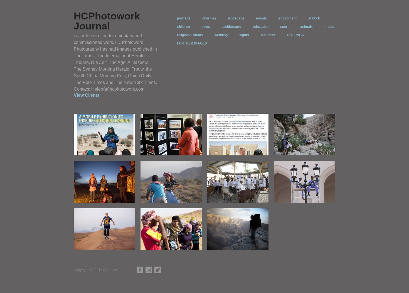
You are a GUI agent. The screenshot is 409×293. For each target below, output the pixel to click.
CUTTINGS (295, 35)
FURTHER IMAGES (192, 43)
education (260, 26)
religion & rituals (190, 35)
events (261, 18)
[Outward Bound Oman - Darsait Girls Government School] (104, 181)
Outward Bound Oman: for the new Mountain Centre (238, 242)
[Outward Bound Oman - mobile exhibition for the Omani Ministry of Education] (171, 134)
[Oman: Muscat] (304, 181)
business (268, 35)
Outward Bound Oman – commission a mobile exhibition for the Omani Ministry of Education (236, 143)
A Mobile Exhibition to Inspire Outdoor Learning (106, 147)
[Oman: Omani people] (237, 181)
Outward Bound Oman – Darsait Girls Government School (103, 192)
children (183, 26)
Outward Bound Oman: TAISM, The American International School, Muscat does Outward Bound (173, 237)
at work (314, 18)
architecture (231, 26)
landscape (236, 18)
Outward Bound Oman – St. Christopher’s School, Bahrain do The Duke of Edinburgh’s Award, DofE (308, 143)
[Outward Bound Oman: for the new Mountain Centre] (237, 229)
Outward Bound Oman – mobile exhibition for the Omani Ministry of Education (173, 145)
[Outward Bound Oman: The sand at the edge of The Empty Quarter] (104, 229)
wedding (221, 35)
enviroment (288, 18)
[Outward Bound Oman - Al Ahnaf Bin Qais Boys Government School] (171, 181)
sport (284, 26)
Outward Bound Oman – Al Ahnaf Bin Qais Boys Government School (171, 192)
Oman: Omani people (248, 197)
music (329, 26)
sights (244, 35)
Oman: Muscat (320, 197)
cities (205, 26)
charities (209, 18)
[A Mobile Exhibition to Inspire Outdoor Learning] (104, 134)
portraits (184, 18)
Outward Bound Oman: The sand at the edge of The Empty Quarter (105, 240)
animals (306, 26)
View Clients (87, 95)
